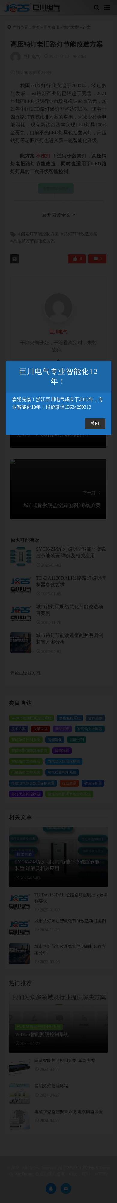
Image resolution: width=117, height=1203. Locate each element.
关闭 (95, 423)
